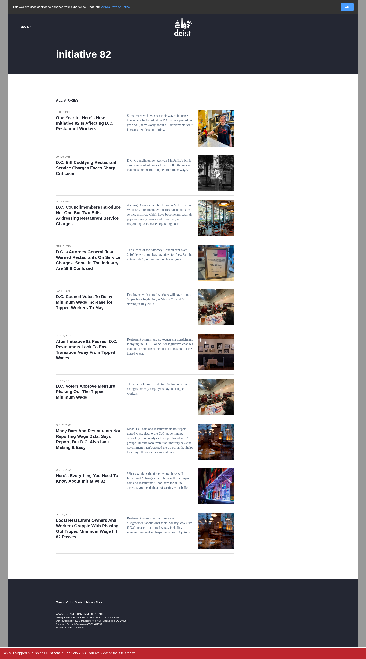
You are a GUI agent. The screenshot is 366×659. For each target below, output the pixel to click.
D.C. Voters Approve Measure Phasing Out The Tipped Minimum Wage (85, 391)
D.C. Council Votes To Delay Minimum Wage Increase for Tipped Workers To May (84, 302)
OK (347, 6)
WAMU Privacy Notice (115, 6)
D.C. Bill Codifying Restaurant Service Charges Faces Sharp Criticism (86, 168)
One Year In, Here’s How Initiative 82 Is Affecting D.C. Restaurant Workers (85, 123)
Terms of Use (65, 602)
